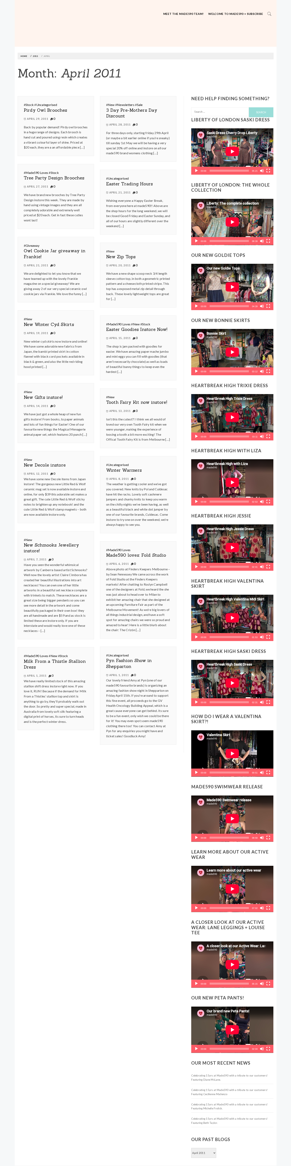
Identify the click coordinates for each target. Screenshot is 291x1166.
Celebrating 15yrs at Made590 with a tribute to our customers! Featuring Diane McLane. (229, 1077)
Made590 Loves (37, 172)
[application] (232, 151)
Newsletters (125, 105)
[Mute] (262, 171)
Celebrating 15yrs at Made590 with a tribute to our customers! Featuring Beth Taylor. (229, 1120)
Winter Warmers (124, 470)
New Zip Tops (121, 256)
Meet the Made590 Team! (183, 13)
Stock (30, 105)
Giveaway (32, 245)
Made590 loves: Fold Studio (136, 555)
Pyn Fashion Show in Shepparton (129, 663)
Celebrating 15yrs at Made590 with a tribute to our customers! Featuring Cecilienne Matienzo (229, 1092)
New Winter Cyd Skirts (49, 324)
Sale (140, 105)
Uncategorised (46, 105)
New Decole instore (45, 465)
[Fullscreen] (268, 171)
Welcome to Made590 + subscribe (235, 13)
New (111, 105)
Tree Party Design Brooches (54, 178)
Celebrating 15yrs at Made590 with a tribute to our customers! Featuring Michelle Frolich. (229, 1106)
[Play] (196, 171)
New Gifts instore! (43, 397)
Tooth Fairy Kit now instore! (136, 402)
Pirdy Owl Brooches (45, 110)
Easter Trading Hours (129, 184)
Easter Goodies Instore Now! (136, 329)
